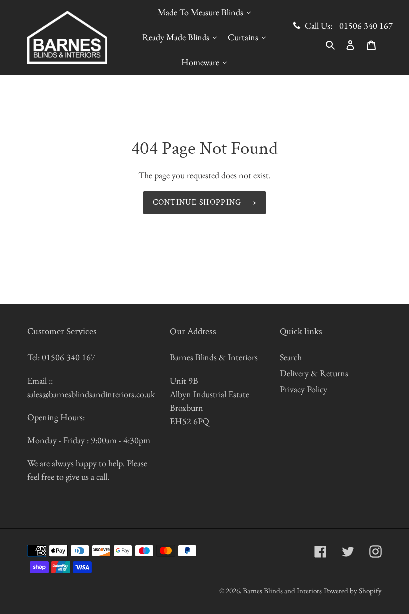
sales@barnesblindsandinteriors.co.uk (91, 394)
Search (291, 357)
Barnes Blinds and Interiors (282, 590)
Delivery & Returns (314, 373)
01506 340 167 (366, 25)
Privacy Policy (303, 389)
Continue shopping (197, 202)
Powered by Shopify (353, 590)
